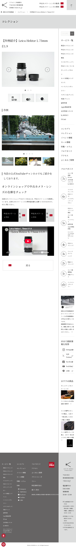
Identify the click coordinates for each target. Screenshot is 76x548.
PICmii (63, 119)
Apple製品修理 (66, 107)
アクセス (64, 155)
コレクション (66, 133)
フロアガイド (66, 151)
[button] (47, 69)
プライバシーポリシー (37, 479)
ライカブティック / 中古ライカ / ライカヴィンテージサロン (67, 68)
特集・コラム (66, 146)
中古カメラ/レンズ (67, 50)
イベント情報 (66, 137)
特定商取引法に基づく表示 (37, 487)
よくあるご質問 (67, 160)
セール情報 (65, 142)
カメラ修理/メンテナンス (67, 80)
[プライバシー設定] (3, 544)
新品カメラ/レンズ (67, 46)
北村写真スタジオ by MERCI (67, 113)
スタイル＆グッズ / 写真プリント (67, 97)
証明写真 (64, 103)
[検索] (72, 33)
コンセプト (65, 128)
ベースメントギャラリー (67, 88)
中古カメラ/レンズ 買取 (67, 56)
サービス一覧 (6, 464)
